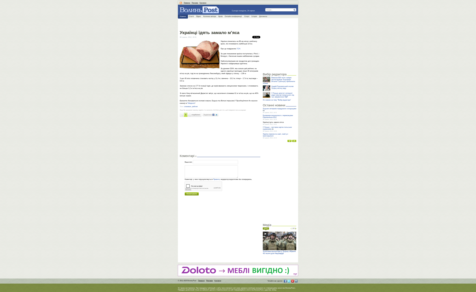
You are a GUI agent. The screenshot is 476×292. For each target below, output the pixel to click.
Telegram (191, 103)
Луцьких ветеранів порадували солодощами (279, 109)
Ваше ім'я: (188, 162)
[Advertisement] (220, 23)
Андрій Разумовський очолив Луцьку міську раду (282, 87)
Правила (187, 3)
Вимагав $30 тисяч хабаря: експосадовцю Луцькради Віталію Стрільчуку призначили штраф (279, 80)
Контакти (203, 3)
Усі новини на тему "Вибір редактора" (277, 100)
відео (266, 228)
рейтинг (195, 106)
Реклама (195, 3)
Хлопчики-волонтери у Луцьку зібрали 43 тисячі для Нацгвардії (279, 252)
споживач (187, 106)
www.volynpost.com (229, 288)
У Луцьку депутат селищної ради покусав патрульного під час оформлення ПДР (282, 95)
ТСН (238, 49)
